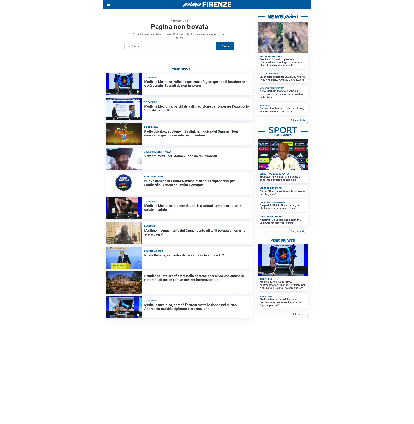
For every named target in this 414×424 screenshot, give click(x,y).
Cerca (225, 46)
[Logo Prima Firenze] (207, 4)
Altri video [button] (299, 314)
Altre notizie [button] (298, 120)
